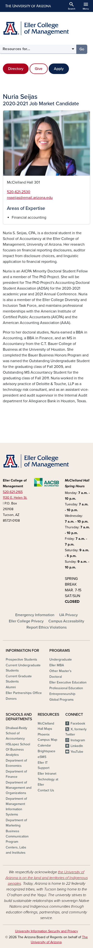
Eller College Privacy (26, 621)
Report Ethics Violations (46, 627)
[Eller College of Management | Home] (46, 28)
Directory (15, 68)
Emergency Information (34, 615)
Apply (59, 68)
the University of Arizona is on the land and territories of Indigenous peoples (46, 878)
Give (38, 68)
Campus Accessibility (66, 621)
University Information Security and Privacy (46, 931)
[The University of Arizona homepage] (28, 6)
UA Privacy (68, 615)
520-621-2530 (18, 192)
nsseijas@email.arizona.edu (30, 197)
